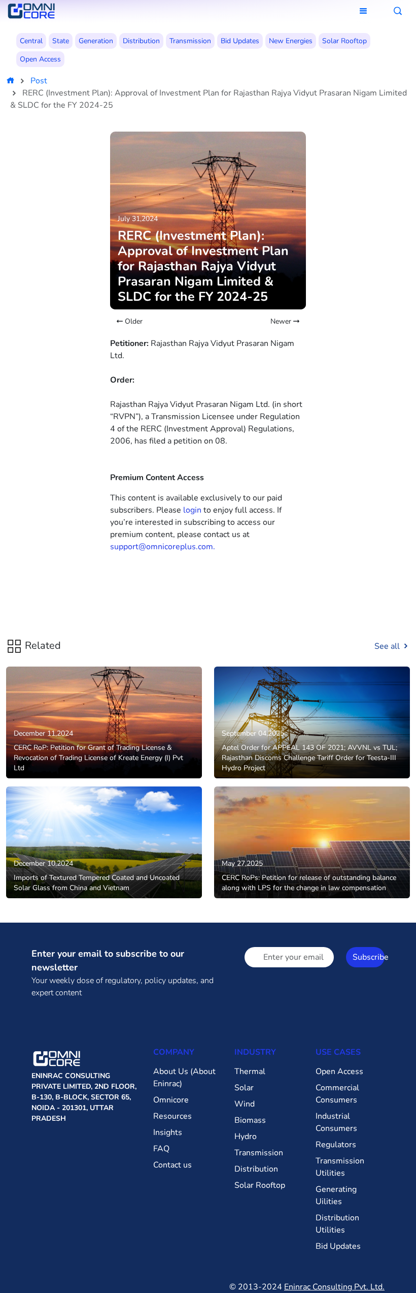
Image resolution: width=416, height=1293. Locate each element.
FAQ (161, 1148)
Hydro (245, 1136)
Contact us (172, 1165)
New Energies (291, 41)
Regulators (336, 1144)
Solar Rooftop (344, 41)
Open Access (40, 59)
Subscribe (369, 957)
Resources (172, 1116)
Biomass (250, 1120)
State (60, 41)
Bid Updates (240, 41)
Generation (96, 41)
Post (38, 80)
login (192, 510)
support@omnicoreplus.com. (162, 546)
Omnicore (171, 1100)
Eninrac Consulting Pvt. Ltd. (334, 1286)
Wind (244, 1104)
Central (31, 41)
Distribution (141, 41)
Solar (244, 1087)
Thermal (249, 1071)
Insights (167, 1132)
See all (388, 646)
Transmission (190, 41)
